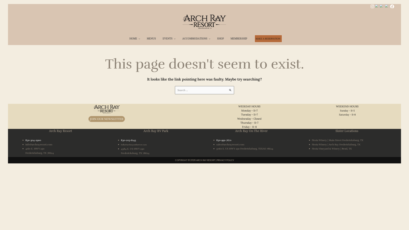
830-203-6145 (128, 140)
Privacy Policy (225, 160)
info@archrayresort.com (38, 144)
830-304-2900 (33, 140)
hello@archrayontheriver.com (134, 145)
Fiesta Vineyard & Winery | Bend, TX (332, 148)
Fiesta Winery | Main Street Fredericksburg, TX (337, 140)
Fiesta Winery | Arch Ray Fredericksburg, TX (336, 144)
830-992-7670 (223, 140)
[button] (138, 38)
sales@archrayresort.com (230, 144)
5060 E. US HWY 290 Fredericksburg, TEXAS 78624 (244, 148)
